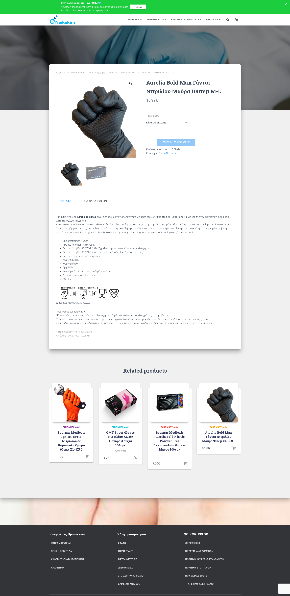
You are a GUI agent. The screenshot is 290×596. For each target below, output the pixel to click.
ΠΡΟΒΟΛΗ (137, 7)
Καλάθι (122, 543)
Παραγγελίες (125, 551)
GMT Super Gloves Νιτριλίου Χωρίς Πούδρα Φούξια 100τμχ (120, 438)
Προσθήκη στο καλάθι (174, 142)
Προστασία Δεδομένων (199, 551)
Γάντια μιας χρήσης (97, 72)
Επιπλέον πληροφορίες (95, 201)
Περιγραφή (65, 201)
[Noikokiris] (62, 19)
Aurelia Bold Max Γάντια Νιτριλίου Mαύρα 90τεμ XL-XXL (218, 436)
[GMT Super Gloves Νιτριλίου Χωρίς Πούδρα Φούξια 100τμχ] (120, 402)
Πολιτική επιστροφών (198, 567)
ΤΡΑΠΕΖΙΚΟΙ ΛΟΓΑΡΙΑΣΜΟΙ (199, 584)
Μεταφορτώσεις (127, 559)
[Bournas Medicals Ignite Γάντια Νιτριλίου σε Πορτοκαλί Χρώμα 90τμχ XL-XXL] (71, 402)
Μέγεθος (153, 116)
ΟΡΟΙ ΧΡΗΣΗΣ (192, 543)
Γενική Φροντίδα (155, 19)
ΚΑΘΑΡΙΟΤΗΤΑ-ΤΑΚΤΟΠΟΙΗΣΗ (185, 19)
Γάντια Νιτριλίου (116, 72)
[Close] (286, 3)
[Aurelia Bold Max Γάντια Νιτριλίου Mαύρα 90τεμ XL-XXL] (218, 402)
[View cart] (236, 19)
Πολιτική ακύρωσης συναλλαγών (204, 559)
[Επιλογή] (86, 456)
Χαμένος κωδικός (129, 584)
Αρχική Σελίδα (135, 19)
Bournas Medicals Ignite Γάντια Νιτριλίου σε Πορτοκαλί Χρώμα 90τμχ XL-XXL (71, 440)
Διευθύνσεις (125, 567)
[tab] (67, 201)
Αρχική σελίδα (62, 72)
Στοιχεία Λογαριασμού (131, 575)
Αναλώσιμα (57, 567)
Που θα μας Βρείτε (196, 575)
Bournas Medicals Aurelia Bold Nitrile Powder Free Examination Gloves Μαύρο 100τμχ (170, 440)
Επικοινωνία (212, 19)
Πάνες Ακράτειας (61, 543)
